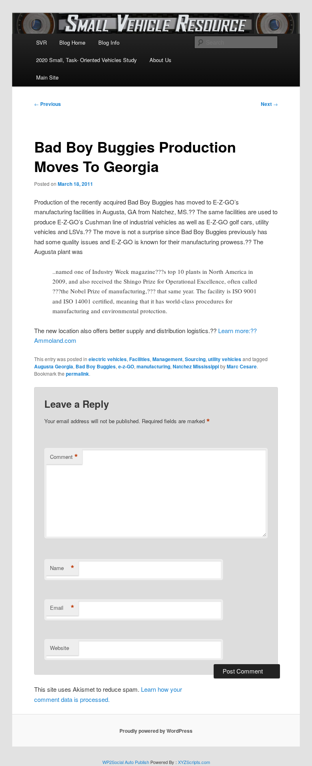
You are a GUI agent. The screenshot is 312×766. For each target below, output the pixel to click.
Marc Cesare (242, 366)
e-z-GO (126, 366)
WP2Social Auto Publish (125, 762)
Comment (64, 456)
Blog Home (72, 42)
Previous (47, 104)
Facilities (139, 359)
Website (59, 648)
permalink (77, 373)
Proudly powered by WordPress (156, 730)
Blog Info (108, 42)
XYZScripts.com (194, 762)
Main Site (47, 77)
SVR (41, 42)
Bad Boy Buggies (96, 366)
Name (62, 568)
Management (167, 359)
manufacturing (153, 366)
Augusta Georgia (53, 366)
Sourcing (195, 359)
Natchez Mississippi (196, 366)
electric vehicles (108, 359)
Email (62, 607)
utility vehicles (224, 359)
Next (269, 104)
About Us (160, 60)
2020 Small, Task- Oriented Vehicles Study (86, 60)
